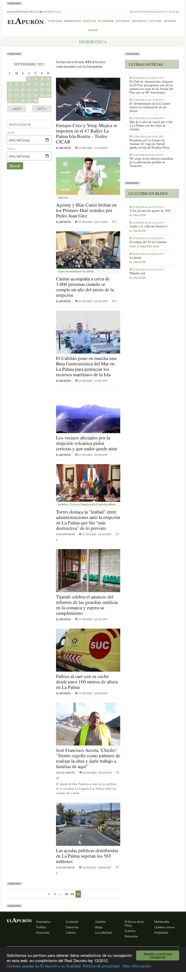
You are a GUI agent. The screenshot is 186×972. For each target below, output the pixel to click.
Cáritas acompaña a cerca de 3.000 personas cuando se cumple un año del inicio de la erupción (85, 286)
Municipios (72, 21)
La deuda (135, 257)
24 (42, 95)
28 (23, 100)
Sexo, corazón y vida (144, 246)
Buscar (15, 166)
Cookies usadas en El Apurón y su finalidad (44, 966)
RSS (35, 11)
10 (42, 84)
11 (48, 84)
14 (23, 89)
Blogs (93, 30)
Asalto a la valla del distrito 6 (148, 226)
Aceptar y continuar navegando (158, 955)
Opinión (169, 21)
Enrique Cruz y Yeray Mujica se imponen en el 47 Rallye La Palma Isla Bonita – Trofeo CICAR (86, 133)
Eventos (130, 931)
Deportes (139, 21)
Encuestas (131, 936)
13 (16, 89)
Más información (137, 966)
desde (11, 132)
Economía (106, 21)
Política (89, 21)
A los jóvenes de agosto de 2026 (150, 210)
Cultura (155, 21)
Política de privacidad (101, 966)
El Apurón (63, 148)
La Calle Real (103, 932)
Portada (55, 21)
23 (35, 95)
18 (48, 89)
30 (35, 100)
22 (29, 95)
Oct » (41, 109)
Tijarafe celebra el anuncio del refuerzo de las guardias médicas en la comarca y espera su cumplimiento (87, 604)
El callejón (138, 215)
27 (16, 100)
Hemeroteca (51, 11)
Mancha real (137, 273)
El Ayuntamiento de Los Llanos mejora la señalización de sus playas (150, 107)
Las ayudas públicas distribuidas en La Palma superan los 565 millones (87, 855)
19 (10, 95)
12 (10, 89)
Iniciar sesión (154, 11)
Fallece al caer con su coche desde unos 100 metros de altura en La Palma (87, 681)
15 (29, 89)
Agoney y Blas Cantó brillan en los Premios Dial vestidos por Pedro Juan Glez (86, 210)
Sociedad (122, 21)
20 (16, 95)
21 (23, 95)
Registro (136, 11)
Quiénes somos (164, 927)
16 (35, 89)
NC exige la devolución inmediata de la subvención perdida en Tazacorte (151, 162)
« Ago (16, 109)
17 (42, 89)
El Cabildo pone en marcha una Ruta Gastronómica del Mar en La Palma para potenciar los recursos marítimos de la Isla (86, 366)
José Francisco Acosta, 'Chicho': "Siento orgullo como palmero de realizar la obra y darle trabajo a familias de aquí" (88, 758)
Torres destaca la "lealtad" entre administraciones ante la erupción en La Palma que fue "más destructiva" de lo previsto (88, 520)
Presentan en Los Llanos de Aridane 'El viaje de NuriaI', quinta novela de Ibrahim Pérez (150, 143)
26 (10, 100)
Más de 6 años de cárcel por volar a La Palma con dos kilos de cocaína (151, 125)
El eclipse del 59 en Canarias (148, 242)
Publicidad (161, 932)
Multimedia (161, 922)
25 (48, 95)
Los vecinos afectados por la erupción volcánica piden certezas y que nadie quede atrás (86, 443)
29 (29, 100)
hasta (11, 148)
